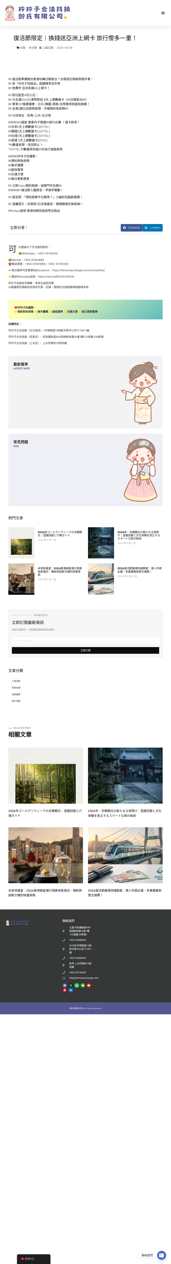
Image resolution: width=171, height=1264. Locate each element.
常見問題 (20, 442)
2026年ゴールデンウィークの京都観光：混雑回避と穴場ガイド (60, 534)
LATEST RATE (21, 368)
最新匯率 (20, 364)
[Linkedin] (70, 990)
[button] (163, 13)
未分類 (33, 47)
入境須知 (16, 681)
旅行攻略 (16, 701)
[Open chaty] (161, 1255)
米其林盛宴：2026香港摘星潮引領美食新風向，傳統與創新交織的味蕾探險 (60, 571)
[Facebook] (64, 985)
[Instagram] (70, 985)
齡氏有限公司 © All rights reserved (85, 1008)
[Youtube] (89, 985)
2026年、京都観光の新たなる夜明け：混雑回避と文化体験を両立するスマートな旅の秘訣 (138, 535)
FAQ (16, 446)
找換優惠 (16, 694)
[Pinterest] (64, 990)
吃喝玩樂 (16, 687)
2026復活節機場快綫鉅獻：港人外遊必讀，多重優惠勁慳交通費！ (139, 570)
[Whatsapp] (76, 985)
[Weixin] (82, 985)
